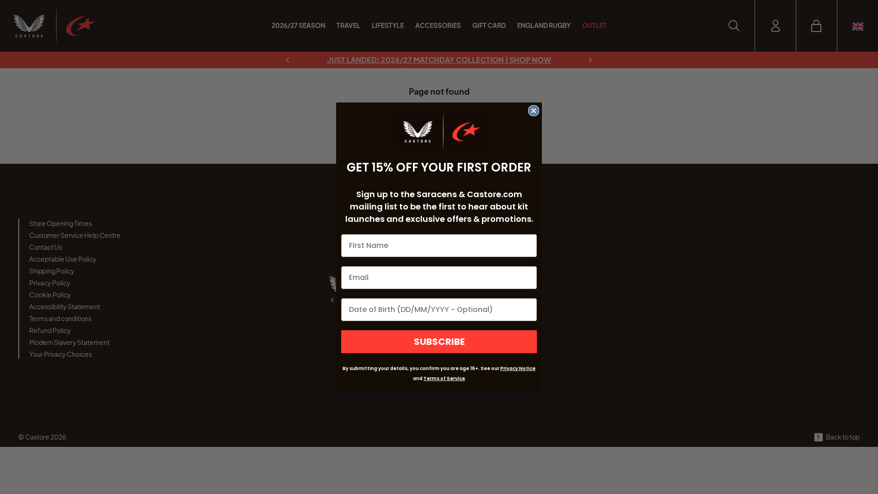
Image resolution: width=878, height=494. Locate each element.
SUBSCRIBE (439, 341)
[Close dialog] (533, 110)
